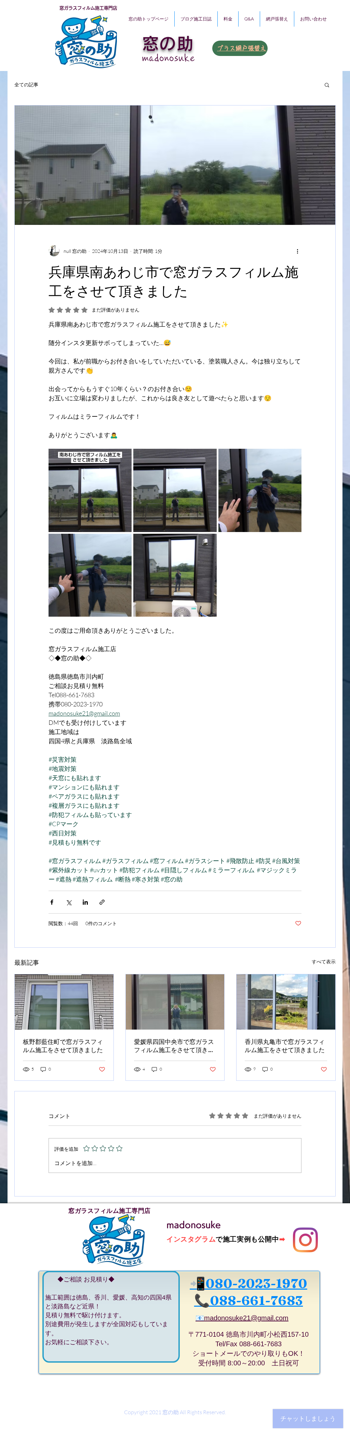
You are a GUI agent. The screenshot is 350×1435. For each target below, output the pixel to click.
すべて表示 (324, 961)
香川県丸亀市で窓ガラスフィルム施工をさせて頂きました (285, 1046)
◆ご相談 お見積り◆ (80, 1279)
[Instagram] (305, 1240)
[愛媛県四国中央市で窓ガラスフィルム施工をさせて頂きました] (175, 1002)
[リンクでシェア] (102, 902)
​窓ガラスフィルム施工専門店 (88, 8)
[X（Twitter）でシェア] (68, 902)
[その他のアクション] (297, 251)
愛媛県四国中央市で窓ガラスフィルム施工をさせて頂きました (174, 1046)
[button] (327, 84)
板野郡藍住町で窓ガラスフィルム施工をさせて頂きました (63, 1046)
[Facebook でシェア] (52, 902)
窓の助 (168, 43)
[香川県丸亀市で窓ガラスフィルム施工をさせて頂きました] (286, 1002)
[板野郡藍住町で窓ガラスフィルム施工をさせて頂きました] (64, 1002)
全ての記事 (26, 84)
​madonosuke (168, 58)
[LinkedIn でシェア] (85, 902)
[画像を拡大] (90, 490)
